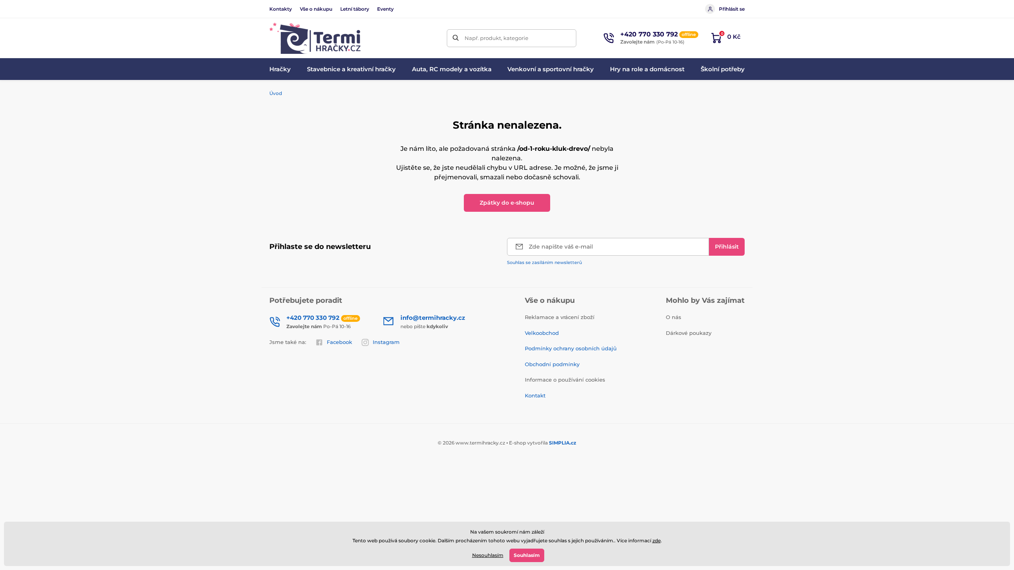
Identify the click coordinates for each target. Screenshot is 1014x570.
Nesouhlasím (487, 555)
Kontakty (280, 9)
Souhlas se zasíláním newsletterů (544, 262)
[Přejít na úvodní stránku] (314, 38)
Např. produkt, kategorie (496, 38)
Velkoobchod (542, 333)
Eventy (385, 9)
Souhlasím (527, 555)
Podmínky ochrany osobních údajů (571, 348)
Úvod (275, 93)
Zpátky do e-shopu (507, 202)
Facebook (339, 342)
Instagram (386, 342)
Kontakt (535, 395)
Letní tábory (354, 9)
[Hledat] (456, 38)
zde (656, 540)
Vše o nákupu (316, 9)
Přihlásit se (732, 9)
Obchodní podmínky (552, 364)
